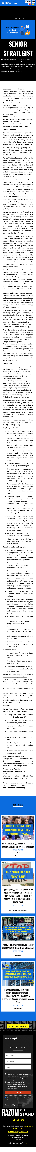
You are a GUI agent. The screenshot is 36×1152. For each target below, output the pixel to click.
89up (26, 1143)
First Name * (10, 1054)
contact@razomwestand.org (14, 763)
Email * (8, 1066)
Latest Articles (18, 805)
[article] (18, 836)
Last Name (9, 1060)
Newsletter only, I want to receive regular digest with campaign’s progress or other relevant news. (17, 1085)
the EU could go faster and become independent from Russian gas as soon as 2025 (18, 297)
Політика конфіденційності (18, 1132)
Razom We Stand (21, 1105)
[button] (15, 2)
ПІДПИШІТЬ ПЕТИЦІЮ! (18, 1026)
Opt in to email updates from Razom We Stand (18, 1099)
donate (28, 1)
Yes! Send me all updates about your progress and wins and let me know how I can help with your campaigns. (17, 1077)
